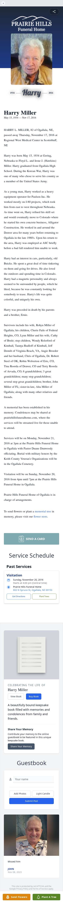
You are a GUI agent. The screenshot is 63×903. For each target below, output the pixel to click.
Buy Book (34, 696)
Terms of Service (40, 888)
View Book (15, 696)
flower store (40, 516)
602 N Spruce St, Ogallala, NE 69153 (32, 590)
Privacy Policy (22, 888)
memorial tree (43, 511)
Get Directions (18, 596)
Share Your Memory (21, 746)
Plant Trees (44, 596)
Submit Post (31, 800)
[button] (31, 835)
